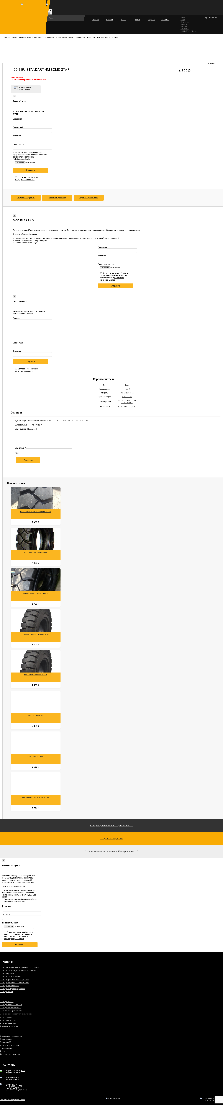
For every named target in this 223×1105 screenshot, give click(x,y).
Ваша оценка (21, 429)
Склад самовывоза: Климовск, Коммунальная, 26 (111, 851)
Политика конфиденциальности (12, 1100)
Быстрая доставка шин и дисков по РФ (111, 825)
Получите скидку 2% (111, 838)
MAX (23, 1071)
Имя (16, 453)
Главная (95, 20)
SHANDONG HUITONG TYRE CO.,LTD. (127, 401)
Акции (123, 20)
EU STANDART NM (127, 393)
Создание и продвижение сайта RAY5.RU (213, 1099)
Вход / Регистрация (188, 31)
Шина (127, 385)
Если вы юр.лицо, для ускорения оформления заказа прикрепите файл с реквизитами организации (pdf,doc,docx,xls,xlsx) (30, 155)
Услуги (137, 20)
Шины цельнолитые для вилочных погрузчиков (33, 37)
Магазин (109, 20)
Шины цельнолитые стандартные (70, 37)
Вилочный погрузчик (127, 406)
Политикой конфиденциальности (26, 178)
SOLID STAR (127, 397)
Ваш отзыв (20, 448)
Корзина (151, 20)
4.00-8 (127, 389)
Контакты (165, 20)
